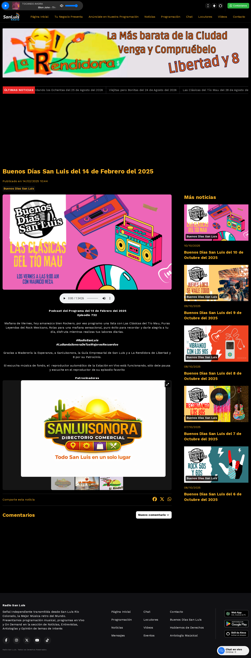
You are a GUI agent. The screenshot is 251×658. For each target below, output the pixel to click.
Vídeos (222, 16)
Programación (170, 16)
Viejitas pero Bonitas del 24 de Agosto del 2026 (118, 90)
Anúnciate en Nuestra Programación (114, 16)
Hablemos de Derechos (187, 627)
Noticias (149, 16)
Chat (189, 16)
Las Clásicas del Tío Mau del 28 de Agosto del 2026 (195, 90)
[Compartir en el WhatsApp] (169, 500)
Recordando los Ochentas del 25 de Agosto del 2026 (40, 90)
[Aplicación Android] (214, 5)
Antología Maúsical (184, 635)
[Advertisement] (125, 128)
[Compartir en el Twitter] (162, 500)
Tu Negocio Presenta (68, 16)
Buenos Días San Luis (19, 188)
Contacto (239, 16)
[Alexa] (220, 5)
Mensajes (118, 635)
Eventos (149, 635)
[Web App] (208, 5)
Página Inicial (40, 16)
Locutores (205, 16)
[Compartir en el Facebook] (155, 500)
